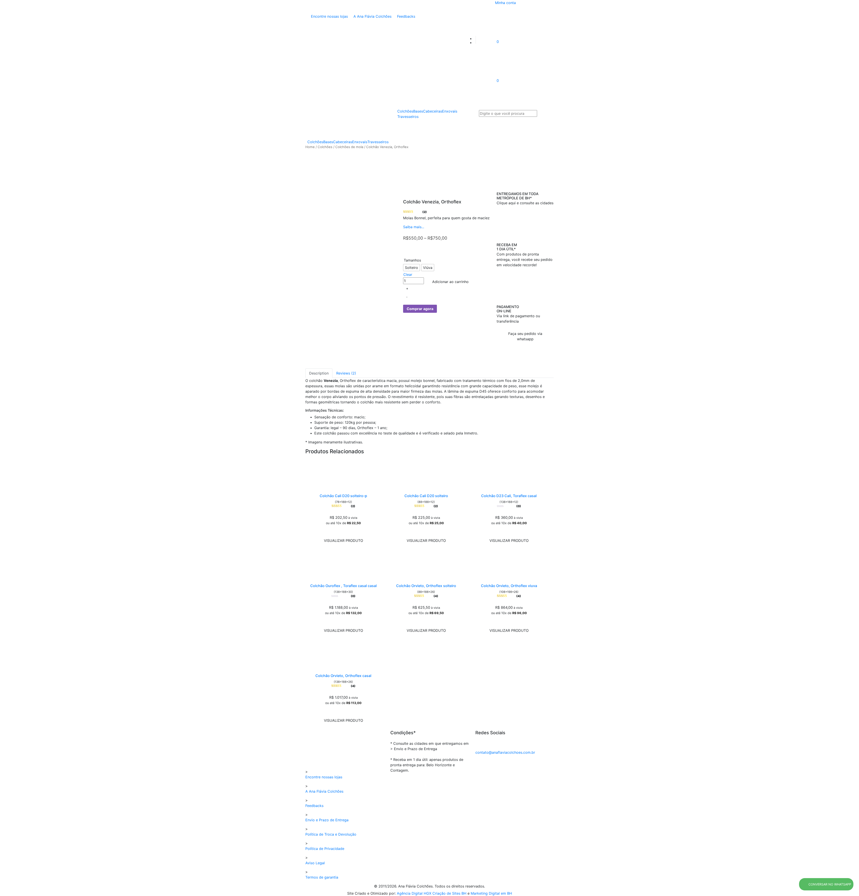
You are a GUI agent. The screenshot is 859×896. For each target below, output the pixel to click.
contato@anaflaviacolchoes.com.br (505, 752)
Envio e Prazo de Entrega (327, 820)
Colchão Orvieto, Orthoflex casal (343, 675)
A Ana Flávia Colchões (371, 16)
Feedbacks (405, 16)
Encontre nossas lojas (329, 16)
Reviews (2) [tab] (346, 373)
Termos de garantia (321, 877)
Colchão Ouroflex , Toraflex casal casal (343, 585)
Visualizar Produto (343, 540)
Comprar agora (420, 308)
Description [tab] (319, 373)
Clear (407, 274)
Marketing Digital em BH (491, 893)
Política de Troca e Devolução (330, 834)
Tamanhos (412, 260)
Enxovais (359, 142)
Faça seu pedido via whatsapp (525, 336)
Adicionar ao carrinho (450, 281)
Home (310, 147)
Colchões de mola (349, 147)
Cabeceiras (342, 142)
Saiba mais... (413, 227)
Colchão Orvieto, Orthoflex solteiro (426, 585)
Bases (328, 142)
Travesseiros (378, 142)
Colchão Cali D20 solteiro (426, 496)
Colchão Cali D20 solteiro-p (343, 496)
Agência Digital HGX (414, 893)
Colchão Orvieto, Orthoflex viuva (509, 585)
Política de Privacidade (324, 848)
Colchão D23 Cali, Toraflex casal (509, 496)
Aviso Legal (315, 863)
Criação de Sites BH (449, 893)
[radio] (411, 267)
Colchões (315, 142)
